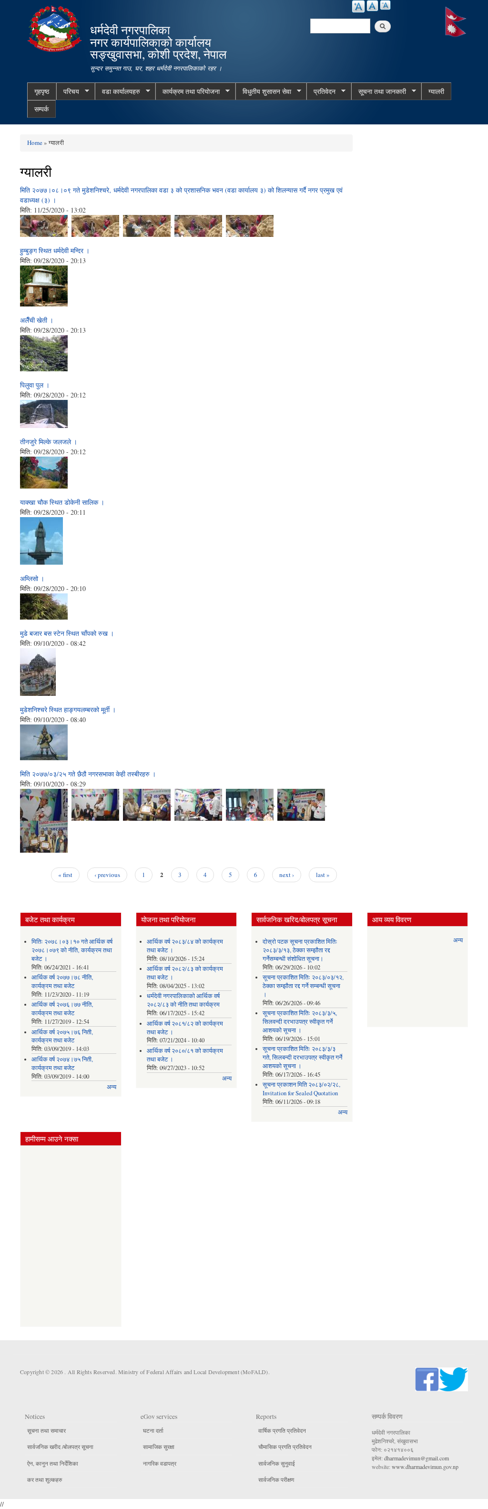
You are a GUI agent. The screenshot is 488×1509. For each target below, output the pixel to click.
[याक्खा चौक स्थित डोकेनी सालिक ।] (41, 539)
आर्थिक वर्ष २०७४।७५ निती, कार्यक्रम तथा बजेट (62, 1063)
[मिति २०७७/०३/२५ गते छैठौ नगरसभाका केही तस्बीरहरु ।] (44, 803)
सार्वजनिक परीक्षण (276, 1479)
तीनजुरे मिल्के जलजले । (48, 441)
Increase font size (358, 6)
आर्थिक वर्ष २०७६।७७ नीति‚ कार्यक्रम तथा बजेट (62, 1008)
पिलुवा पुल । (35, 384)
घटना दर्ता (153, 1430)
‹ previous (107, 874)
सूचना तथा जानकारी (378, 91)
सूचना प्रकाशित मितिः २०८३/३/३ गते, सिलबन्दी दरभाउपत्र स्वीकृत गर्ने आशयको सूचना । (302, 1057)
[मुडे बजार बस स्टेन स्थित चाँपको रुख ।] (38, 670)
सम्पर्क (41, 108)
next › (286, 874)
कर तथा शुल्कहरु (44, 1479)
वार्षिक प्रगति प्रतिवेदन (282, 1430)
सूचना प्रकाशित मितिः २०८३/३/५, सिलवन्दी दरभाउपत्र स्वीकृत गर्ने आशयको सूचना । (300, 1021)
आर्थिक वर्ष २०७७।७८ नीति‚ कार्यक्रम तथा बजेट (62, 981)
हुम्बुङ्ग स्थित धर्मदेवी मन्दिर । (55, 250)
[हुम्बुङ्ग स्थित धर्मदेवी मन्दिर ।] (44, 284)
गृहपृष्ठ (41, 91)
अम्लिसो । (32, 578)
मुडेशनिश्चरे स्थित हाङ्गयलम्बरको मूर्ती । (68, 709)
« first (65, 874)
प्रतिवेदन (321, 91)
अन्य (111, 1087)
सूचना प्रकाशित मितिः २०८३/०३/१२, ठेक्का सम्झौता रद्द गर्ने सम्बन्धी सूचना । (303, 986)
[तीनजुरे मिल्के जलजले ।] (44, 471)
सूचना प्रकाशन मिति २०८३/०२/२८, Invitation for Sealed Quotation (301, 1089)
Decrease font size (385, 5)
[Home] (55, 27)
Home (34, 142)
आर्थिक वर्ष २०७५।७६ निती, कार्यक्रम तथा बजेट (62, 1036)
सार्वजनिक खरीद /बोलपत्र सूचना (60, 1446)
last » (323, 874)
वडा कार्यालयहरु (117, 91)
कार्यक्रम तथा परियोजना (187, 91)
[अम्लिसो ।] (44, 605)
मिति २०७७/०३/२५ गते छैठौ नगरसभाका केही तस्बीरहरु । (88, 773)
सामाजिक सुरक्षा (158, 1446)
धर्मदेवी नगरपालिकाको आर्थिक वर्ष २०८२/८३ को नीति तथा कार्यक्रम (183, 1000)
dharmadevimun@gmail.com (416, 1458)
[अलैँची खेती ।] (44, 352)
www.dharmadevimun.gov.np (425, 1466)
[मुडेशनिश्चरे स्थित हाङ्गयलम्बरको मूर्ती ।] (44, 740)
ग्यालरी (436, 91)
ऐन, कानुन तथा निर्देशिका (52, 1463)
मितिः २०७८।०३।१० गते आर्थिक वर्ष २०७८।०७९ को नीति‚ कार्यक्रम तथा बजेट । (71, 950)
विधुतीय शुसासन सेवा (263, 91)
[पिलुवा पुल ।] (44, 412)
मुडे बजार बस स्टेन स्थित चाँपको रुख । (67, 633)
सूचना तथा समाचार (46, 1430)
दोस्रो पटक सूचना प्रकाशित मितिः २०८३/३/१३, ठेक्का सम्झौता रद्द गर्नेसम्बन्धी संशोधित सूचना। (300, 950)
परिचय (67, 91)
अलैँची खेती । (36, 320)
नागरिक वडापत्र (159, 1463)
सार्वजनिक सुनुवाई (276, 1463)
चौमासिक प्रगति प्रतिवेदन (285, 1446)
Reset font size (372, 5)
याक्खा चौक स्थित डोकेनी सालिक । (62, 502)
